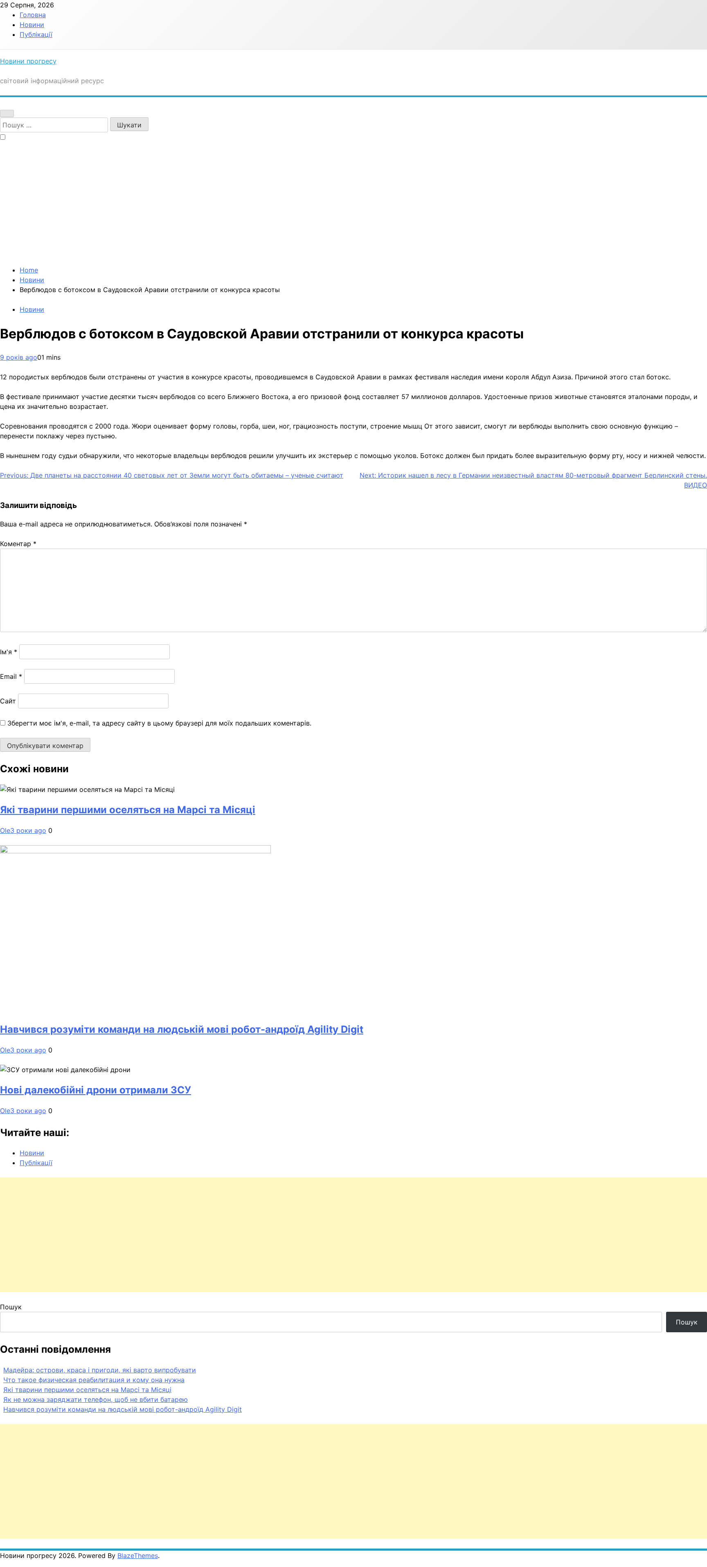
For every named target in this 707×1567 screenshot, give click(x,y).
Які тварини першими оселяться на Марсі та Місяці (127, 810)
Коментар (18, 544)
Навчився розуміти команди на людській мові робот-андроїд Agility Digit (181, 1029)
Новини (32, 24)
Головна (33, 15)
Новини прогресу (28, 61)
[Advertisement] (353, 203)
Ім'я (8, 652)
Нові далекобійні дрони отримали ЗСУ (95, 1090)
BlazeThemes (137, 1555)
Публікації (36, 34)
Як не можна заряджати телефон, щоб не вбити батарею (95, 1399)
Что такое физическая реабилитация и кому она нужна (94, 1380)
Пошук (11, 1307)
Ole (5, 830)
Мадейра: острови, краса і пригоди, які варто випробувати (99, 1370)
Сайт (8, 701)
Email (11, 676)
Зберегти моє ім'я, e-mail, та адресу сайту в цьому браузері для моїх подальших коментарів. (159, 723)
